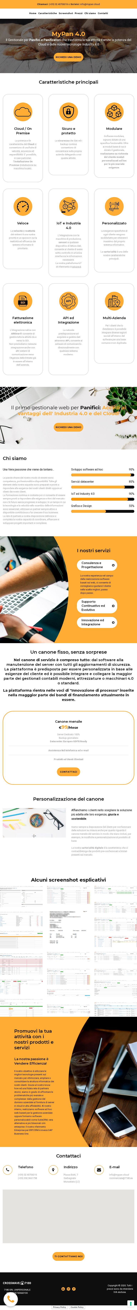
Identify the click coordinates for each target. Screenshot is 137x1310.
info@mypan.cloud (90, 4)
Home (32, 13)
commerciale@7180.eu (121, 1178)
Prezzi (79, 13)
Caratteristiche (47, 13)
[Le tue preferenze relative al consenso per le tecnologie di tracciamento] (130, 1303)
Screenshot (66, 13)
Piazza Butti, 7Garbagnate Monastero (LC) (72, 1178)
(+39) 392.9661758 (27, 1178)
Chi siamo (90, 13)
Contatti (103, 13)
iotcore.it (76, 266)
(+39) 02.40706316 (58, 4)
